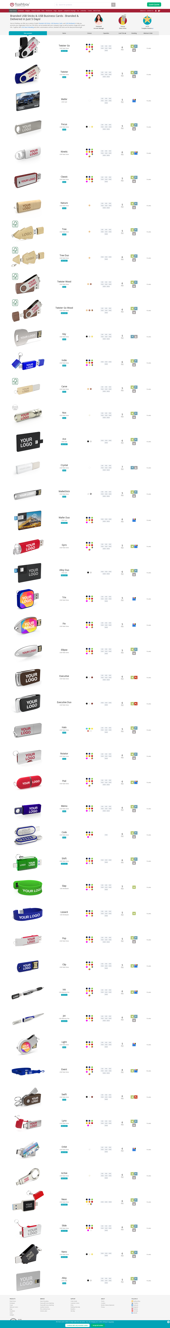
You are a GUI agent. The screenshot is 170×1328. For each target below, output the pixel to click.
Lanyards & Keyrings (70, 10)
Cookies (103, 1303)
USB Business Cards (57, 23)
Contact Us (150, 10)
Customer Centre (75, 1303)
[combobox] (83, 5)
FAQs (72, 1305)
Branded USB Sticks (44, 23)
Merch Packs (97, 10)
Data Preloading (44, 1301)
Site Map (73, 1311)
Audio (11, 1313)
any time (111, 1322)
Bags (55, 10)
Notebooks (49, 10)
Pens (43, 10)
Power (11, 1305)
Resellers (73, 1309)
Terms (102, 1301)
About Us (143, 10)
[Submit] (57, 5)
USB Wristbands (70, 23)
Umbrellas (83, 10)
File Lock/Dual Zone (45, 1309)
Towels (90, 10)
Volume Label (43, 1311)
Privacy (103, 1307)
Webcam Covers (14, 1307)
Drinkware (21, 10)
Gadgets (27, 10)
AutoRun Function (44, 1307)
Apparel (60, 10)
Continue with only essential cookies (77, 1325)
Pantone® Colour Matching (47, 1303)
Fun (78, 10)
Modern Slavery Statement (107, 1305)
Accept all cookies (98, 1325)
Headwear (12, 1311)
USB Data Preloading (27, 27)
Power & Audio (35, 10)
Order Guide (74, 1301)
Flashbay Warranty (75, 1307)
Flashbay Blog (136, 1301)
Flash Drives (13, 10)
